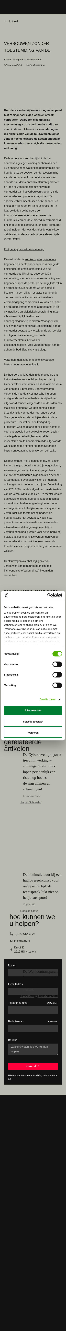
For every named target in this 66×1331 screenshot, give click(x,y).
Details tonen (48, 699)
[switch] (57, 664)
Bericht (12, 1040)
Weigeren (33, 732)
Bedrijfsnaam (16, 1021)
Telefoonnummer (18, 1002)
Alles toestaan (33, 710)
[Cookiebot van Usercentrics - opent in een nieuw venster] (47, 595)
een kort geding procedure (40, 259)
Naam (11, 965)
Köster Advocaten (35, 65)
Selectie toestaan (33, 721)
